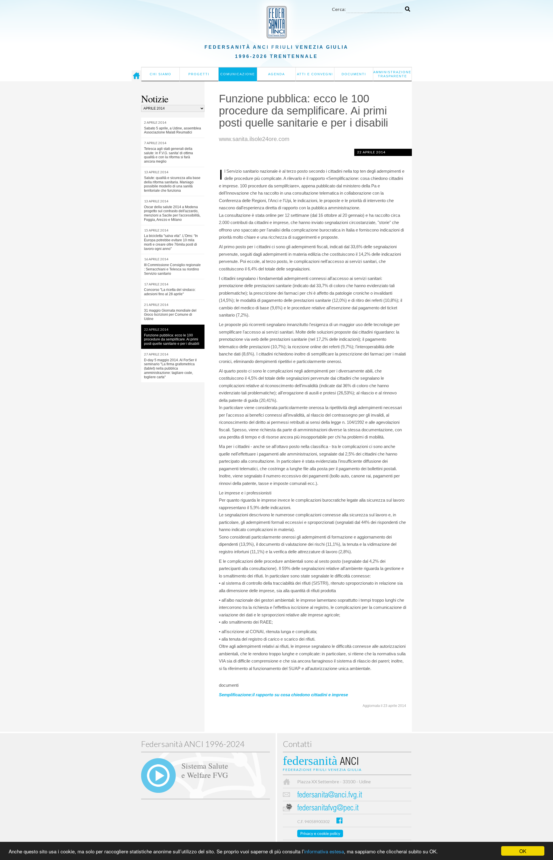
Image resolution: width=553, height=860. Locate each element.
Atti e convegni (315, 74)
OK (522, 851)
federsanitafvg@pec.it (328, 808)
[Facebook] (339, 820)
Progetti (198, 74)
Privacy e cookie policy (320, 833)
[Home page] (136, 75)
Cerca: (339, 9)
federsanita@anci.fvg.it (329, 795)
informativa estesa (324, 851)
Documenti (354, 74)
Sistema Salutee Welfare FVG (204, 770)
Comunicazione (237, 74)
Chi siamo (160, 74)
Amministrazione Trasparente (392, 74)
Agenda (276, 74)
